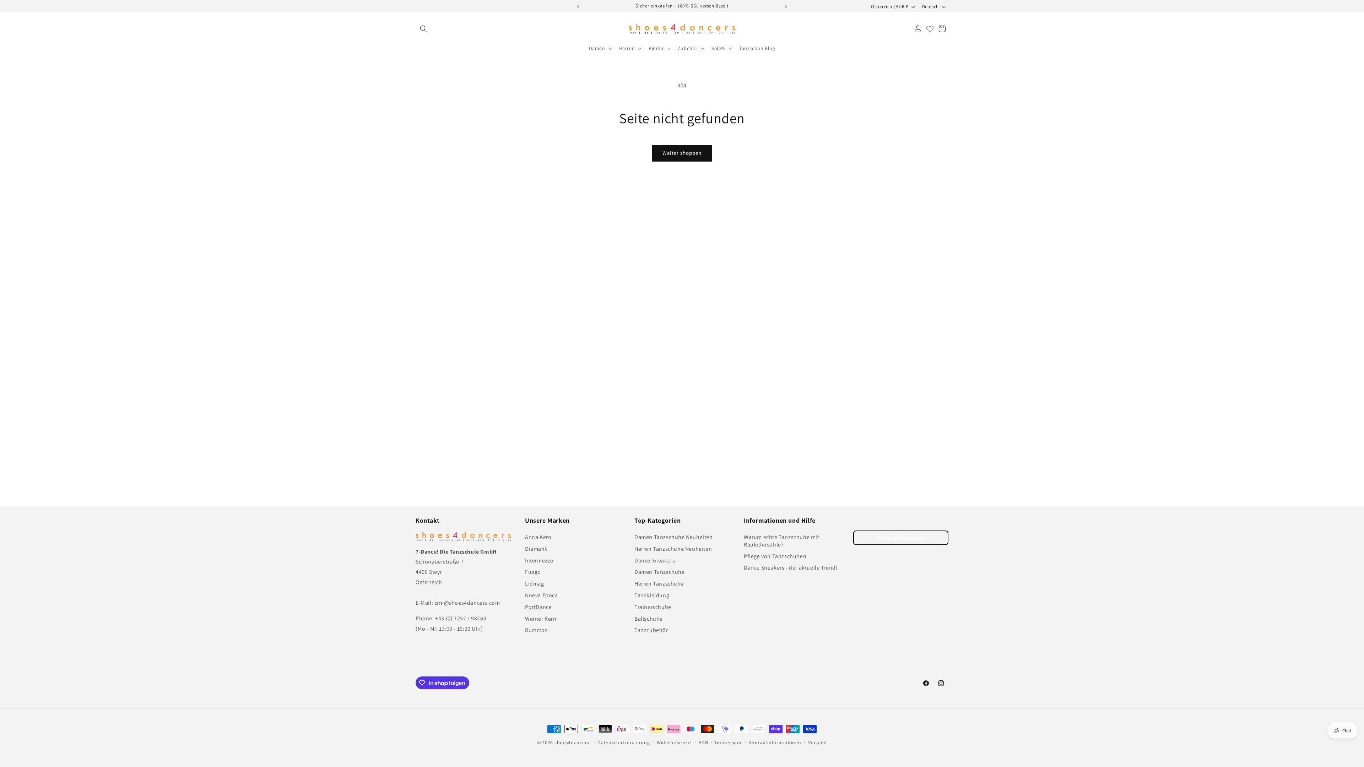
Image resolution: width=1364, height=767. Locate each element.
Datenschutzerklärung (623, 742)
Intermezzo (539, 560)
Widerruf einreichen (901, 538)
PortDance (538, 607)
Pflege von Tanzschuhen (775, 556)
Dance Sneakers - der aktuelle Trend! (791, 568)
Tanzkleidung (651, 595)
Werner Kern (541, 618)
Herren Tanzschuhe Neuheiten (673, 549)
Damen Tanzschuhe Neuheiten (673, 537)
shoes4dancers (571, 742)
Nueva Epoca (541, 595)
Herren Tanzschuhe (659, 584)
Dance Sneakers (654, 560)
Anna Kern (538, 537)
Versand (817, 742)
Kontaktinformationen (774, 742)
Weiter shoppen (682, 152)
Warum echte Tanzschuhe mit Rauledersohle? (781, 541)
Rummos (536, 630)
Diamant (536, 549)
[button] (423, 29)
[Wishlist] (930, 29)
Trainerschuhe (652, 607)
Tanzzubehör (651, 630)
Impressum (728, 742)
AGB (703, 742)
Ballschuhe (648, 618)
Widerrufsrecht (674, 742)
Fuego (533, 572)
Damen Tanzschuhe (659, 572)
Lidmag (534, 584)
